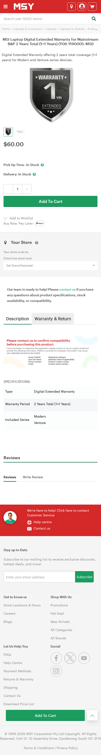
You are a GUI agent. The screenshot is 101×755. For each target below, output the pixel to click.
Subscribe (84, 576)
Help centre (43, 522)
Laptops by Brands (72, 28)
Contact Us (12, 696)
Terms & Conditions (38, 748)
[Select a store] (71, 6)
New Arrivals (60, 622)
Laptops (51, 28)
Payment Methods (17, 671)
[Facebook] (57, 663)
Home (6, 28)
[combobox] (50, 18)
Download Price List (19, 704)
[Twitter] (71, 663)
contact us (67, 289)
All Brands (58, 638)
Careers (10, 613)
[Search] (93, 19)
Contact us (42, 528)
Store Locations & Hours (22, 605)
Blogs (8, 622)
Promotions (59, 605)
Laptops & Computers (28, 28)
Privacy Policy (67, 748)
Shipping (11, 687)
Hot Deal (57, 613)
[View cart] (92, 6)
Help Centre (13, 663)
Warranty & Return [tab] (53, 318)
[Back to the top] (92, 715)
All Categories (61, 630)
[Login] (82, 6)
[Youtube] (84, 663)
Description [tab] (17, 318)
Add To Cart (50, 201)
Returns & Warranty (18, 679)
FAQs (7, 654)
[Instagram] (56, 676)
